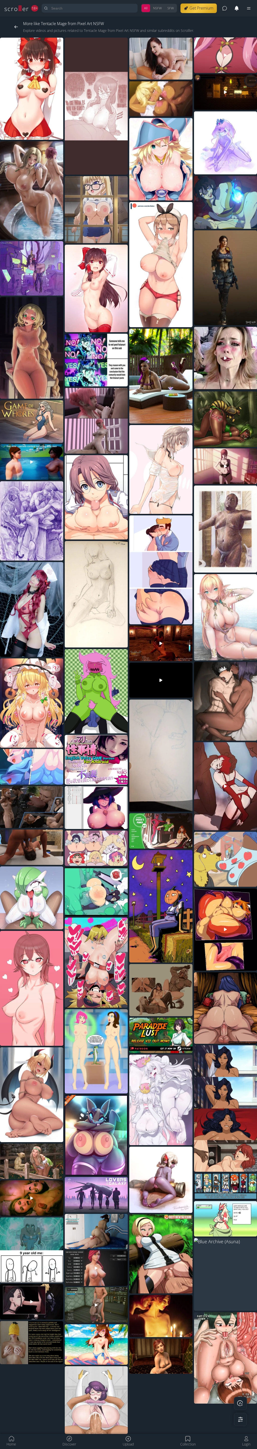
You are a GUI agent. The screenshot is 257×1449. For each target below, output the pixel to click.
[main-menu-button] (248, 8)
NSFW (157, 8)
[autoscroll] (240, 1403)
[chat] (224, 8)
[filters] (240, 1419)
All (146, 8)
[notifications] (236, 8)
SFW (170, 8)
